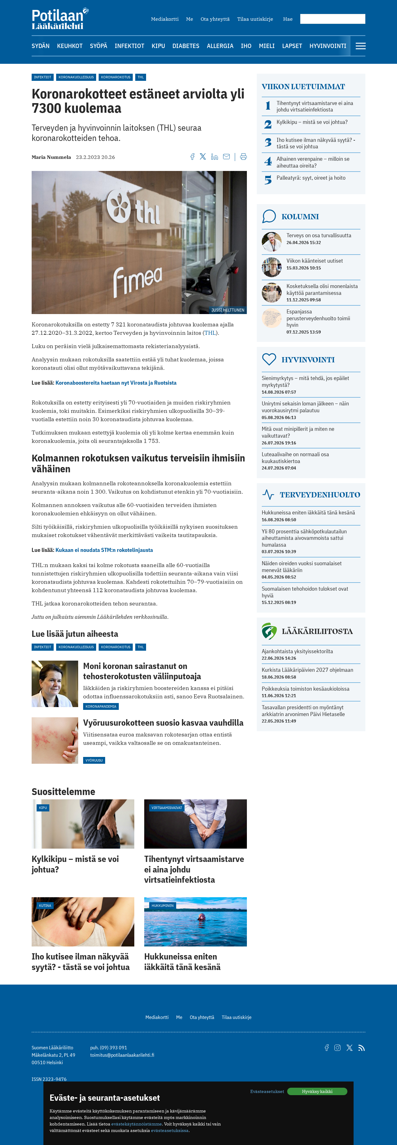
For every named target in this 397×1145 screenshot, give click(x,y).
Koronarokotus (115, 77)
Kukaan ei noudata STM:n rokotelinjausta (104, 549)
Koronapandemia (101, 706)
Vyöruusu (94, 760)
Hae (288, 19)
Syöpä (98, 46)
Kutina (45, 905)
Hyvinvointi (328, 46)
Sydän (41, 46)
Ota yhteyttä (215, 19)
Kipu (158, 46)
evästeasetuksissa (170, 1130)
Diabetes (185, 46)
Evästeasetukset (267, 1091)
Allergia (220, 46)
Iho (246, 46)
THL (141, 77)
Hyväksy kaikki (317, 1091)
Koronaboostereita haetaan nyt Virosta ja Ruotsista (116, 382)
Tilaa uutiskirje (255, 19)
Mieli (267, 46)
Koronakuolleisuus (76, 77)
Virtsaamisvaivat (167, 807)
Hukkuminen (163, 905)
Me (189, 19)
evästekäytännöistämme (136, 1124)
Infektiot (129, 46)
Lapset (292, 46)
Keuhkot (70, 46)
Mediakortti (165, 19)
